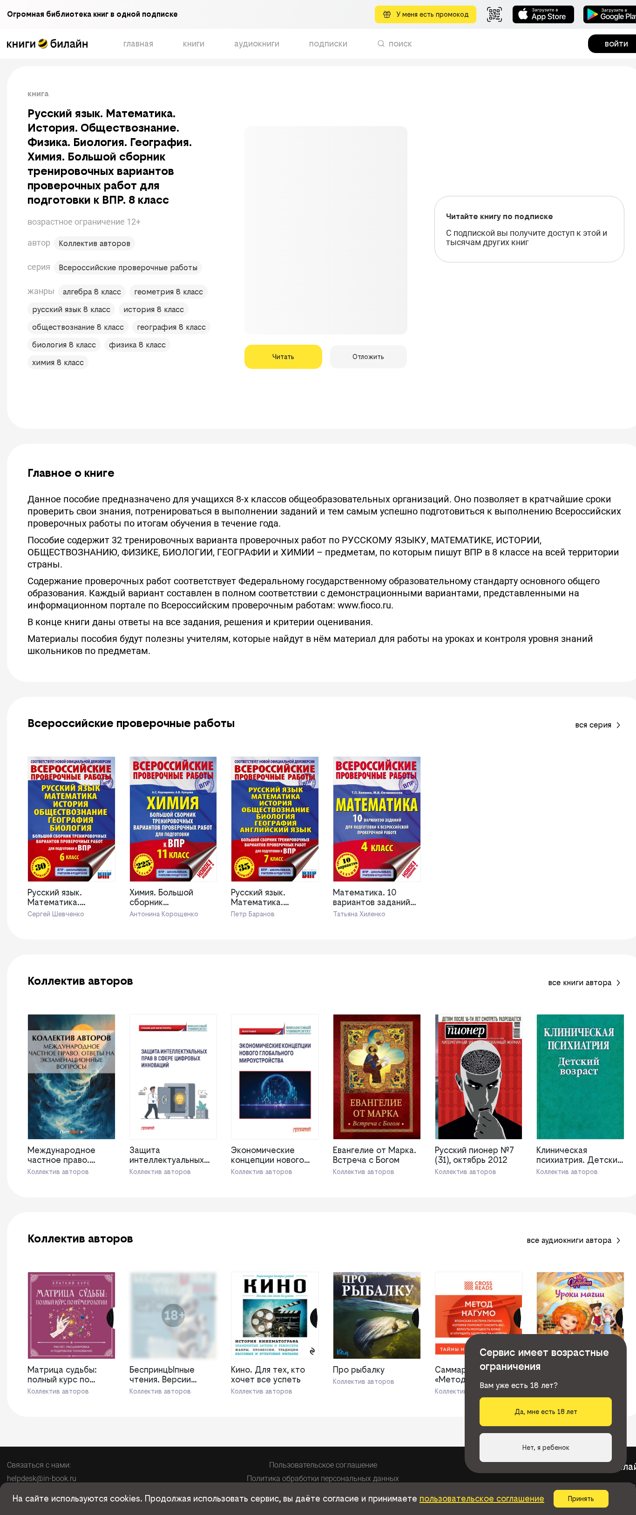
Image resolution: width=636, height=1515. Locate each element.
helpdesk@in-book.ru (41, 1478)
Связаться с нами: (39, 1465)
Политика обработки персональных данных (323, 1478)
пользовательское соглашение (481, 1498)
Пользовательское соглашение (323, 1465)
